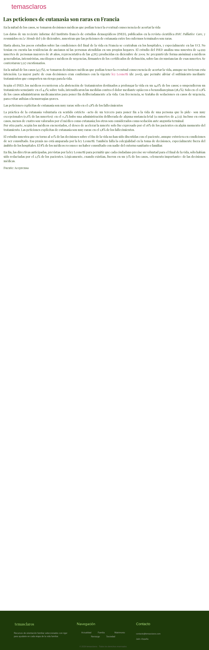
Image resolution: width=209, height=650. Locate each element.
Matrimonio (119, 632)
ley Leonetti (120, 74)
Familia (101, 632)
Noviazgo (95, 636)
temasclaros (28, 6)
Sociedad (110, 636)
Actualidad (86, 632)
